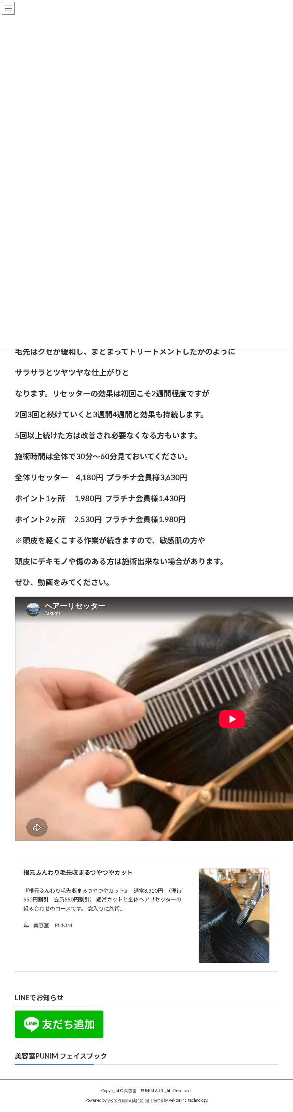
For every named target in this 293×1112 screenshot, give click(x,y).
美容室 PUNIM (52, 925)
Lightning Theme (147, 1100)
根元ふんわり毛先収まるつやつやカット (78, 872)
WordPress (117, 1100)
